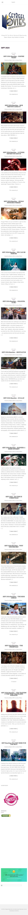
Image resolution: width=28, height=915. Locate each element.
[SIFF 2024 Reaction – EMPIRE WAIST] (13, 68)
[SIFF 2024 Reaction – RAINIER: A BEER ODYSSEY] (13, 460)
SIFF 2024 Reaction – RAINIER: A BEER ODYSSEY (13, 448)
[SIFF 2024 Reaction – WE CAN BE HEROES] (13, 264)
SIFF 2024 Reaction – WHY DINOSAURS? (13, 546)
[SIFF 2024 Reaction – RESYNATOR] (13, 363)
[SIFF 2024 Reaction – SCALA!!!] (13, 409)
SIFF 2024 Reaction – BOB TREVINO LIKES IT (14, 106)
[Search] (26, 2)
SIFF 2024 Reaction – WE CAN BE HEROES (13, 253)
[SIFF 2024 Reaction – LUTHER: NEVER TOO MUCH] (13, 164)
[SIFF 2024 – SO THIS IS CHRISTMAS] (13, 509)
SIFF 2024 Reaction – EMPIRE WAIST (13, 57)
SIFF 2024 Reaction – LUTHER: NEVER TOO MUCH (13, 153)
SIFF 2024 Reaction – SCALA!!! (13, 398)
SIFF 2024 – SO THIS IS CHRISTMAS (14, 497)
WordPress (16, 910)
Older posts (4, 785)
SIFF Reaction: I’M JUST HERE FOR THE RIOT (14, 743)
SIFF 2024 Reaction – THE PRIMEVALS (14, 646)
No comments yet (14, 94)
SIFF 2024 (13, 53)
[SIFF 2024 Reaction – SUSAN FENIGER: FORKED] (13, 214)
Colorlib (25, 909)
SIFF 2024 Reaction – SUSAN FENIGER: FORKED (14, 202)
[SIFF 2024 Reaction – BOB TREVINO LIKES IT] (13, 117)
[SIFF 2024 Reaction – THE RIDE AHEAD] (13, 609)
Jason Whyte (19, 60)
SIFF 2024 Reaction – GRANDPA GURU (14, 302)
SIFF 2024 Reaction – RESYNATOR (14, 352)
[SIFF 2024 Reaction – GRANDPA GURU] (13, 313)
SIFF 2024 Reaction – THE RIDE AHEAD (14, 597)
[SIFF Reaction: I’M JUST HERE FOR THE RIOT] (13, 755)
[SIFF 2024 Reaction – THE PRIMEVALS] (13, 658)
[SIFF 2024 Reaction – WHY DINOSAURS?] (13, 558)
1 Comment (13, 681)
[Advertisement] (14, 831)
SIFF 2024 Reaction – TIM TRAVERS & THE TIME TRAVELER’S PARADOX (13, 694)
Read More (14, 91)
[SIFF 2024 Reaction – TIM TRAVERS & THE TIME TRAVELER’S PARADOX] (13, 706)
